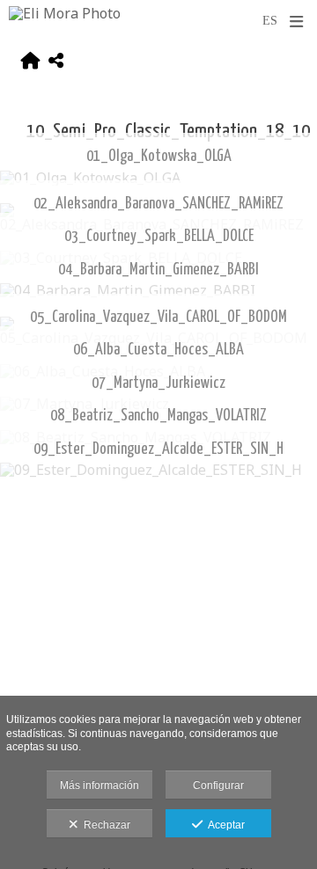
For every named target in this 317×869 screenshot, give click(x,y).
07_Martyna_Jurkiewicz (158, 383)
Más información (99, 785)
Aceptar (224, 825)
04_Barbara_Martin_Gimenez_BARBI (158, 270)
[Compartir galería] (55, 63)
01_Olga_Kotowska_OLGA (159, 156)
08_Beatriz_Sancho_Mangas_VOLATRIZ (158, 416)
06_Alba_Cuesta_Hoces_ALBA (158, 350)
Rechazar (104, 825)
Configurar (218, 785)
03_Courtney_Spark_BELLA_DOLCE (159, 237)
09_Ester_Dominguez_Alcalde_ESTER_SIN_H (158, 449)
